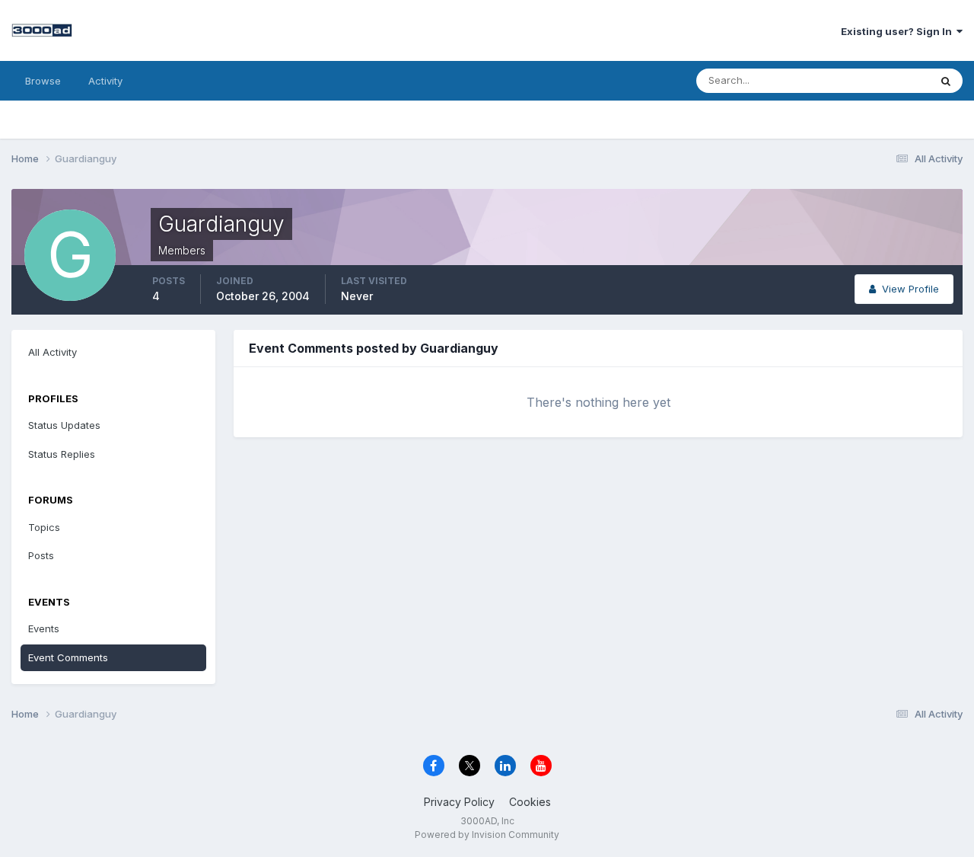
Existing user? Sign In (898, 31)
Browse (43, 81)
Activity (105, 81)
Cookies (530, 801)
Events (43, 628)
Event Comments (68, 657)
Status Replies (61, 454)
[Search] (946, 81)
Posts (41, 555)
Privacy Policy (459, 801)
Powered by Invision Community (487, 834)
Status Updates (874, 80)
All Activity (52, 352)
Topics (44, 527)
